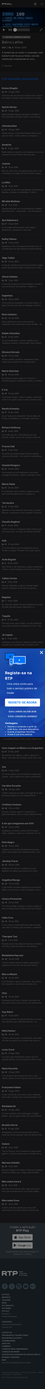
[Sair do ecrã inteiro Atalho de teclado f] (41, 1386)
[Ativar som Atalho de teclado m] (10, 1386)
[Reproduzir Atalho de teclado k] (4, 1386)
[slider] (22, 1386)
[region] (22, 694)
